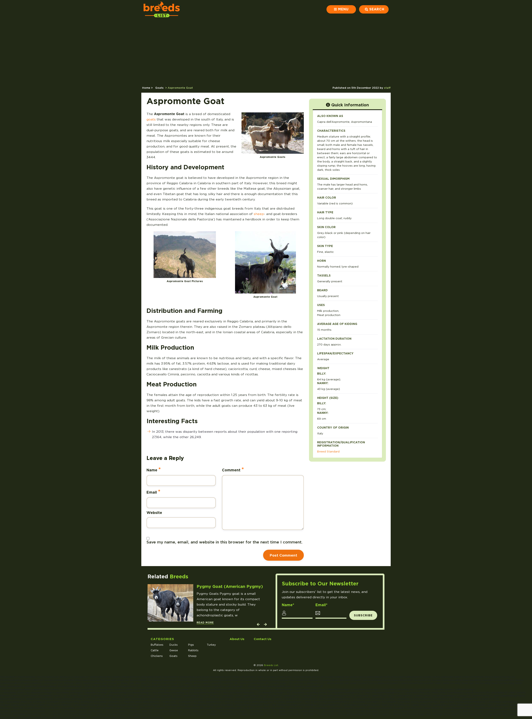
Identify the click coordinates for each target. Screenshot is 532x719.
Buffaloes (157, 644)
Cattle (155, 650)
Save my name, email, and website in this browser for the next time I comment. (225, 542)
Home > (148, 87)
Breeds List (271, 665)
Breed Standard (328, 451)
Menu (343, 9)
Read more (205, 622)
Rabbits (193, 650)
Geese (173, 650)
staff (387, 87)
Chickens (157, 656)
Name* (288, 605)
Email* (321, 605)
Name (154, 469)
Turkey (211, 644)
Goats (159, 87)
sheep (259, 214)
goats (151, 119)
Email (153, 491)
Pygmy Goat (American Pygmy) (230, 586)
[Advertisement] (266, 50)
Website (154, 513)
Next (265, 625)
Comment (233, 469)
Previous (258, 625)
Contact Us (262, 639)
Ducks (173, 644)
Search (376, 9)
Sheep (192, 656)
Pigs (191, 644)
